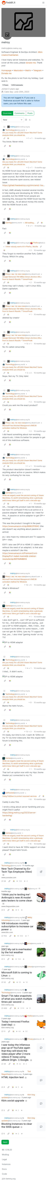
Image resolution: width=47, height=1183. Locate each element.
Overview (7, 113)
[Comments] (41, 1047)
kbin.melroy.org (7, 955)
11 (4, 1031)
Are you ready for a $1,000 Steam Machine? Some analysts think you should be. (22, 134)
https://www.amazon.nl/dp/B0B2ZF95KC (20, 526)
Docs (4, 1169)
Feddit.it (10, 2)
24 (5, 881)
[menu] (43, 2)
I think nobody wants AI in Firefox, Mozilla (21, 247)
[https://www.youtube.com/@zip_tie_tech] (41, 871)
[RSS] (30, 120)
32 (5, 982)
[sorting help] (26, 120)
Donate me (6, 73)
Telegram (37, 70)
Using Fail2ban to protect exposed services (19, 796)
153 (5, 936)
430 (5, 1008)
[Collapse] (4, 127)
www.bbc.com (7, 932)
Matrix (28, 70)
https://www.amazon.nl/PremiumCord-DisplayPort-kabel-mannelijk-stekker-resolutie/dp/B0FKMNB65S (19, 556)
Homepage (6, 70)
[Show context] (4, 138)
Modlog (5, 1154)
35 (5, 1064)
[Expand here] (41, 952)
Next (5, 1142)
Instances (6, 1164)
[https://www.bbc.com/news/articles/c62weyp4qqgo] (41, 926)
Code (4, 1174)
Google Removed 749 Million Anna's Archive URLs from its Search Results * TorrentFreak (21, 278)
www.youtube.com (8, 877)
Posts (30, 113)
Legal (4, 1159)
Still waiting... (30, 223)
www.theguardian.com (10, 906)
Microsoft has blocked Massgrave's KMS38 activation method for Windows (19, 426)
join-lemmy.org (9, 1178)
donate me (31, 62)
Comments (19, 113)
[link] (8, 138)
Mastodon (18, 70)
